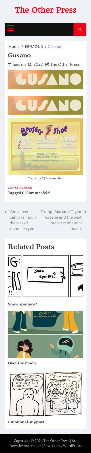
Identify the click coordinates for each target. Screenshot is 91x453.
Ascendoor (32, 446)
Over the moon (22, 363)
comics (13, 188)
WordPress (72, 446)
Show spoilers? (22, 304)
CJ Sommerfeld (36, 193)
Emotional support (26, 422)
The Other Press (46, 9)
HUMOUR (26, 188)
